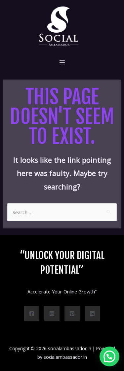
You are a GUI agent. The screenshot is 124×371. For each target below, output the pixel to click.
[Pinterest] (72, 313)
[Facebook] (31, 313)
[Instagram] (52, 313)
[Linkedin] (92, 313)
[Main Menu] (62, 62)
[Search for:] (61, 212)
